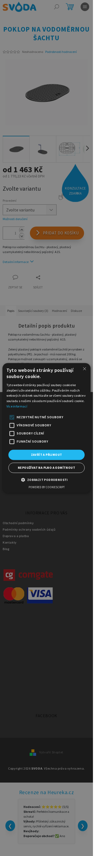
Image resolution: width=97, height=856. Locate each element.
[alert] (46, 428)
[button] (46, 480)
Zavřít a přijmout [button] (46, 455)
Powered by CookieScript (47, 487)
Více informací (16, 406)
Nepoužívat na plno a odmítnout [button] (46, 468)
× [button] (84, 369)
